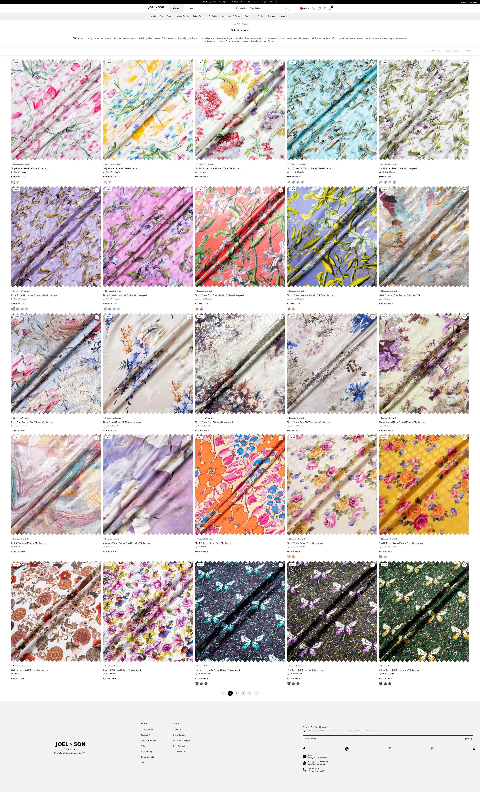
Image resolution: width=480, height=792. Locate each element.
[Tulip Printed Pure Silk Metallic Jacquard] (18, 182)
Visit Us (144, 763)
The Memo (272, 16)
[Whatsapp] (347, 749)
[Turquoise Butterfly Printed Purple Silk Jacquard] (197, 684)
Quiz (283, 16)
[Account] (325, 8)
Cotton (170, 16)
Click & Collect (147, 730)
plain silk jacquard (258, 42)
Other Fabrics (183, 16)
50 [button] (432, 51)
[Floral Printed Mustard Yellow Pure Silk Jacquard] (294, 557)
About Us (177, 730)
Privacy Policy (146, 752)
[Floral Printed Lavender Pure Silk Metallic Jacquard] (298, 182)
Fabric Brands (199, 16)
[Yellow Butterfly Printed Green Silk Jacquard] (202, 684)
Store (463, 2)
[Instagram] (432, 748)
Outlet (261, 16)
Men (191, 8)
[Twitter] (389, 748)
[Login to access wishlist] (97, 63)
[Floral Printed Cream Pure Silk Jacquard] (289, 557)
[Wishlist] (319, 8)
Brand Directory (180, 735)
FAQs (143, 746)
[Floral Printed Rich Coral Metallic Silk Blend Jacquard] (197, 309)
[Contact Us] (313, 8)
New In (153, 16)
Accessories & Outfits (231, 16)
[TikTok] (474, 748)
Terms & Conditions (149, 757)
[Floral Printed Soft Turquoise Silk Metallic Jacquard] (289, 182)
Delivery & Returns (148, 741)
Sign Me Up (468, 739)
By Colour (213, 16)
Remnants (249, 16)
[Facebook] (304, 748)
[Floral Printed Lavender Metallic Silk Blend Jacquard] (202, 309)
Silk (161, 16)
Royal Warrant (179, 746)
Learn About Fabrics (181, 741)
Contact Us (474, 2)
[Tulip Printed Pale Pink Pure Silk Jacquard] (13, 182)
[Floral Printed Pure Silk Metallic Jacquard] (302, 182)
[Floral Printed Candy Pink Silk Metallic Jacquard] (294, 182)
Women (176, 8)
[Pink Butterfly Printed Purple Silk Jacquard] (206, 684)
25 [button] (428, 51)
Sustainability (179, 752)
